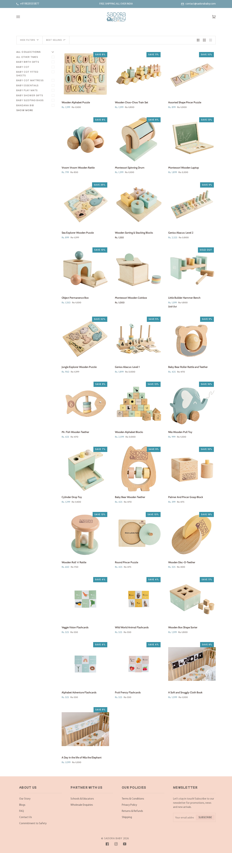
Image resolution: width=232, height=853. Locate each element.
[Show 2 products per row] (198, 40)
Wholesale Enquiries (82, 805)
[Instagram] (116, 844)
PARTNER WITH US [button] (86, 787)
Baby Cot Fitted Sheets (27, 73)
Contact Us (25, 817)
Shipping (127, 817)
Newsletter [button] (185, 787)
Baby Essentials (27, 85)
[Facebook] (107, 844)
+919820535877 (29, 4)
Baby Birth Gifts (27, 62)
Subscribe (205, 817)
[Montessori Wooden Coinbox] (138, 269)
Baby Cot (22, 67)
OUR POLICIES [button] (134, 787)
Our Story (24, 799)
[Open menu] (21, 17)
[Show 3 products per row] (204, 40)
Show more (24, 110)
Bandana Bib (25, 105)
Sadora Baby (113, 838)
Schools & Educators (82, 799)
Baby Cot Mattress (30, 80)
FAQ (21, 811)
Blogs (22, 805)
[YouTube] (124, 844)
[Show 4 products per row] (212, 40)
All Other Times (27, 57)
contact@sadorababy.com (200, 4)
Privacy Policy (129, 805)
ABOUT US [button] (28, 787)
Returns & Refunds (132, 811)
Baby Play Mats (27, 90)
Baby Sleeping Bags (30, 100)
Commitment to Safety (33, 823)
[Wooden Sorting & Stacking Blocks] (138, 204)
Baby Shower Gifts (29, 95)
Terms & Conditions (133, 799)
